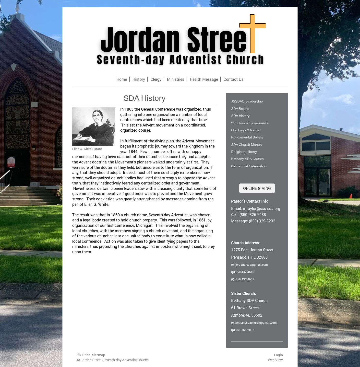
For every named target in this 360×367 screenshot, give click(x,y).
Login (278, 355)
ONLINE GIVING (257, 188)
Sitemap (98, 355)
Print (86, 355)
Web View (275, 359)
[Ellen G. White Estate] (93, 126)
